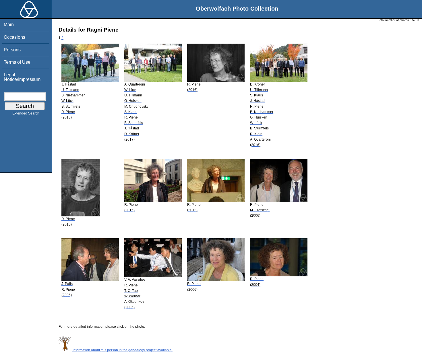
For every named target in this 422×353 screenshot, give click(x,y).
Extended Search (25, 113)
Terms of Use (17, 62)
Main (9, 24)
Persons (12, 49)
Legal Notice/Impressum (22, 77)
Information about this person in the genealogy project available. (122, 350)
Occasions (14, 37)
